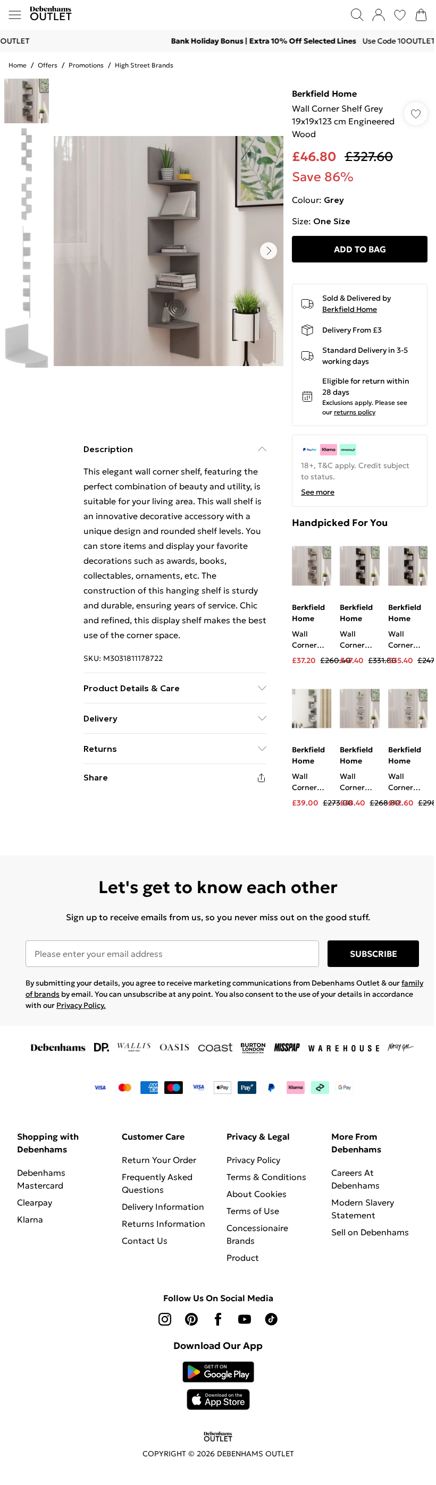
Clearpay (34, 1202)
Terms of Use (253, 1211)
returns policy (354, 412)
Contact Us (144, 1240)
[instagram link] (164, 1319)
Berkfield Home (324, 93)
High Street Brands (144, 65)
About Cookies (257, 1194)
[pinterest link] (191, 1319)
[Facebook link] (218, 1319)
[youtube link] (244, 1319)
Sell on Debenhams (370, 1232)
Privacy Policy (253, 1160)
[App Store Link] (218, 1385)
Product (243, 1257)
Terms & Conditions (266, 1177)
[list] (168, 251)
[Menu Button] (15, 15)
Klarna (30, 1219)
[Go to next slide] (268, 250)
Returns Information (163, 1223)
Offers (47, 65)
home (18, 65)
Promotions (86, 65)
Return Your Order (159, 1160)
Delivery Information (163, 1206)
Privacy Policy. (81, 1005)
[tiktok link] (271, 1319)
